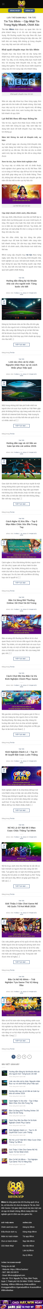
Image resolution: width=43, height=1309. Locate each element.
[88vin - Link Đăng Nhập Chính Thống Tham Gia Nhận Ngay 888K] (21, 4)
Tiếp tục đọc (21, 344)
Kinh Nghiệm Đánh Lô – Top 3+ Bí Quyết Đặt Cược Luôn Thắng (21, 753)
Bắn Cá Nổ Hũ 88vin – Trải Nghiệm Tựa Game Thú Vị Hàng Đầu (21, 982)
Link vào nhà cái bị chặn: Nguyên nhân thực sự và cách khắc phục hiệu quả (21, 365)
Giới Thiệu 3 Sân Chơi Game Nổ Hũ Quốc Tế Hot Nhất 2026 (21, 905)
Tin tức (21, 278)
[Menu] (3, 4)
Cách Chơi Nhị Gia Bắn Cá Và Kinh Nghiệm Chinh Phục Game (21, 677)
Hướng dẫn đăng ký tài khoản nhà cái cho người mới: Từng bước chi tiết (21, 283)
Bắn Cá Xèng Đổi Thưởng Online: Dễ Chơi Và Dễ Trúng (21, 601)
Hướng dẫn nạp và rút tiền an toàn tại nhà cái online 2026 (21, 444)
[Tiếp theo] (29, 1057)
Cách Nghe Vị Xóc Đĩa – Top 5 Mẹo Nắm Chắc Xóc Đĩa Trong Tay (21, 524)
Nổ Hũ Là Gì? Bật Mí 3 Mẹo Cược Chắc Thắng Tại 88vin (21, 829)
